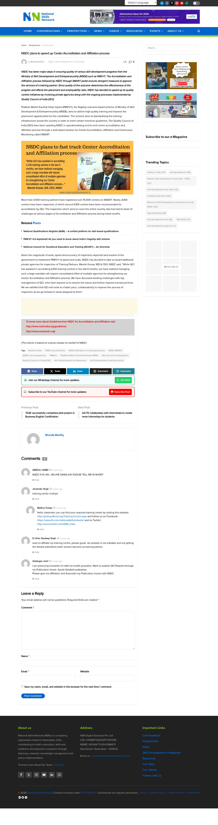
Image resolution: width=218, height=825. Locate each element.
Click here (59, 765)
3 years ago (65, 538)
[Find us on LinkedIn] (162, 3)
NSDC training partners (34, 355)
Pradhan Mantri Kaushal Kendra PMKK (79, 355)
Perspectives (77, 31)
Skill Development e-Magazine (162, 753)
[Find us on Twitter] (172, 3)
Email (25, 671)
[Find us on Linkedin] (52, 775)
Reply (37, 480)
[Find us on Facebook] (167, 3)
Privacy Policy (194, 792)
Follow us (172, 267)
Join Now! (125, 380)
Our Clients (150, 770)
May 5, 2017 (54, 61)
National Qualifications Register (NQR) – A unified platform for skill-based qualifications (71, 231)
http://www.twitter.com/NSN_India (56, 524)
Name (25, 656)
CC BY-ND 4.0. (88, 793)
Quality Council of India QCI (37, 360)
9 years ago (57, 470)
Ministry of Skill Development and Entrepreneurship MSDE (170, 204)
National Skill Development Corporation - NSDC (168, 180)
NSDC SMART (115, 350)
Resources (134, 31)
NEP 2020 (183, 219)
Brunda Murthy (37, 61)
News (98, 31)
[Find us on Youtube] (182, 3)
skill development (180, 172)
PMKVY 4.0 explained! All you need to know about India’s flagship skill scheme (66, 239)
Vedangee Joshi (40, 561)
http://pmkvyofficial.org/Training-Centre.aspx (62, 516)
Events (155, 31)
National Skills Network (40, 793)
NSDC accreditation (55, 350)
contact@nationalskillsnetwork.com (110, 756)
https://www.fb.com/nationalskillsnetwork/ (60, 520)
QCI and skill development (115, 355)
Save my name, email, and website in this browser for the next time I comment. (68, 687)
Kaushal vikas (35, 350)
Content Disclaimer (176, 792)
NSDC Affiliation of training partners (87, 350)
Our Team (149, 764)
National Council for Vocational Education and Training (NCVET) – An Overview (66, 247)
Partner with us (152, 776)
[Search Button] (199, 31)
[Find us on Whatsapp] (187, 3)
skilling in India (156, 172)
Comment (27, 607)
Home (28, 31)
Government (48, 45)
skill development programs (161, 226)
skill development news (159, 219)
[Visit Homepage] (38, 17)
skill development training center (107, 360)
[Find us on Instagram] (177, 3)
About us (175, 31)
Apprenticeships (156, 213)
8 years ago (58, 489)
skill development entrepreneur (70, 360)
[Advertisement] (79, 306)
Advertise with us (158, 792)
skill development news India (162, 189)
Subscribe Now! (122, 392)
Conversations (48, 31)
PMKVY (53, 355)
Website (84, 671)
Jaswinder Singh (40, 489)
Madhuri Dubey (44, 508)
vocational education (159, 196)
